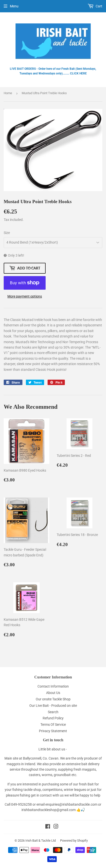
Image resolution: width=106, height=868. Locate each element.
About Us (53, 693)
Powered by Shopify (74, 840)
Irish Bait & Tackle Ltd (40, 840)
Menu (14, 6)
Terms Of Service (53, 724)
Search (53, 712)
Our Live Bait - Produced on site (53, 706)
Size (7, 233)
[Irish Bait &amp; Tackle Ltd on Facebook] (47, 827)
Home (8, 93)
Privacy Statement (53, 731)
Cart (98, 6)
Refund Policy (53, 718)
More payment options (24, 296)
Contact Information (53, 686)
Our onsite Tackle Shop (53, 699)
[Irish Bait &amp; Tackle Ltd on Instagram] (55, 827)
